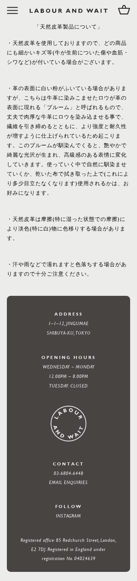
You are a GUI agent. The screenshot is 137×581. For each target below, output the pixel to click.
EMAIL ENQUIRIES (68, 482)
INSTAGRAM (68, 516)
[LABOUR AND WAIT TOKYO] (68, 10)
